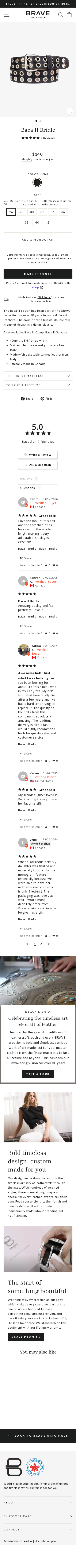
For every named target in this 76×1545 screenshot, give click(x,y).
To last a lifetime (23, 385)
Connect (12, 1529)
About (10, 1502)
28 (21, 212)
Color (38, 174)
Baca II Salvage (56, 332)
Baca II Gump (34, 332)
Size (38, 195)
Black (37, 182)
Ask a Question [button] (40, 465)
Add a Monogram (38, 239)
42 (47, 222)
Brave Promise (26, 1336)
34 (52, 212)
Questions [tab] (27, 488)
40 (37, 222)
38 (26, 222)
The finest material (25, 376)
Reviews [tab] (26, 478)
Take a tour (38, 1074)
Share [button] (27, 558)
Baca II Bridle (27, 548)
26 (11, 212)
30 (32, 212)
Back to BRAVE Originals (41, 1435)
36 (63, 212)
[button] (47, 565)
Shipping (27, 159)
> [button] (49, 943)
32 (42, 212)
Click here (44, 297)
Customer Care (18, 1516)
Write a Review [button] (40, 455)
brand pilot (50, 1541)
